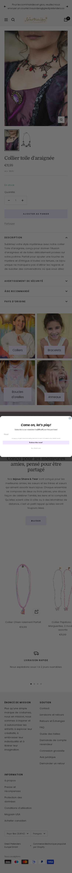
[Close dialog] (70, 418)
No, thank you (36, 448)
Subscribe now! (36, 442)
